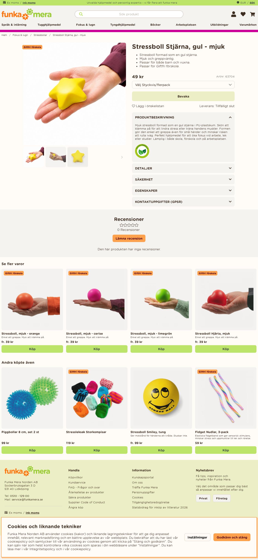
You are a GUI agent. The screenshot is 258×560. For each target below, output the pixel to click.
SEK (252, 2)
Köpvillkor (75, 477)
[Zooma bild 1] (74, 94)
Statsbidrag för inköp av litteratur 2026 (160, 507)
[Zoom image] (33, 157)
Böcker (155, 24)
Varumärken (247, 24)
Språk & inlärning (14, 24)
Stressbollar (40, 35)
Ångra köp (75, 507)
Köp (32, 349)
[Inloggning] (234, 14)
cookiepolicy (80, 549)
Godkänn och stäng (232, 537)
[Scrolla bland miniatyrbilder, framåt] (122, 157)
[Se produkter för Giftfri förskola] (142, 157)
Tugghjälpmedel (49, 24)
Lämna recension (129, 238)
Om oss (137, 482)
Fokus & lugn (85, 24)
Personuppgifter (143, 492)
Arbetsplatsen (186, 24)
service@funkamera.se (27, 499)
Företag (221, 498)
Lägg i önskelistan (149, 106)
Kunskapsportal (143, 477)
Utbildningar (219, 24)
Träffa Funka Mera (145, 487)
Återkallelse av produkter (86, 492)
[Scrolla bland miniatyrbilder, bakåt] (27, 157)
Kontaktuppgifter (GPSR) (158, 201)
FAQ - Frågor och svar (84, 487)
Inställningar (197, 537)
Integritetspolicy (42, 549)
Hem (4, 35)
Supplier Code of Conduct (86, 502)
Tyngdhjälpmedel (122, 24)
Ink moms (29, 2)
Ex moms (13, 2)
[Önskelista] (243, 14)
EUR (243, 2)
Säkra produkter (79, 497)
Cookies (137, 497)
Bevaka (183, 96)
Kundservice (77, 482)
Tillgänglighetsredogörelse (150, 502)
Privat (203, 498)
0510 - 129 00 (19, 496)
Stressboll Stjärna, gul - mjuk (69, 35)
